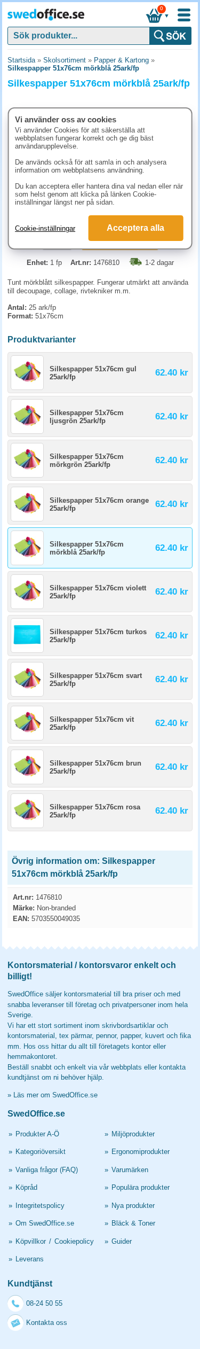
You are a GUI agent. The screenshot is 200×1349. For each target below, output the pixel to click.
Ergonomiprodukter (140, 1152)
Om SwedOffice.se (44, 1223)
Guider (121, 1241)
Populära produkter (140, 1187)
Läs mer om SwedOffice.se (55, 1095)
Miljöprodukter (133, 1134)
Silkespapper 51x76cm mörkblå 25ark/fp (73, 68)
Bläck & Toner (133, 1223)
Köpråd (26, 1187)
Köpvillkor (30, 1241)
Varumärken (129, 1170)
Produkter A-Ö (37, 1134)
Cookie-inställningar (45, 228)
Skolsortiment (64, 60)
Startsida (21, 60)
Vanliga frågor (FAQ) (46, 1170)
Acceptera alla (135, 227)
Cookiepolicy (74, 1241)
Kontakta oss (46, 1323)
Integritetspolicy (40, 1206)
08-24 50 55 (44, 1303)
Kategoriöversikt (40, 1152)
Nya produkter (133, 1206)
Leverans (29, 1259)
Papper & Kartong (121, 60)
